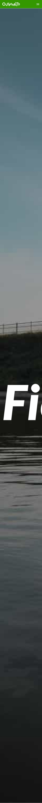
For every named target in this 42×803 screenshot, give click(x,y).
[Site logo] (11, 4)
